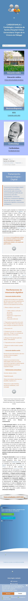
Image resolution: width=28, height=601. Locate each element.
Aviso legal (15, 583)
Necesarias (6, 597)
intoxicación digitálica (18, 468)
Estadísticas (22, 597)
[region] (14, 528)
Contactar (15, 581)
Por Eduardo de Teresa (14, 150)
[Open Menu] (14, 18)
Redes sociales (7, 599)
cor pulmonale (20, 465)
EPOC (3, 466)
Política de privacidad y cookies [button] (9, 590)
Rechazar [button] (8, 593)
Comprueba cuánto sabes (14, 115)
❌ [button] (27, 585)
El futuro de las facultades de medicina (14, 79)
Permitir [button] (20, 593)
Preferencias (14, 597)
